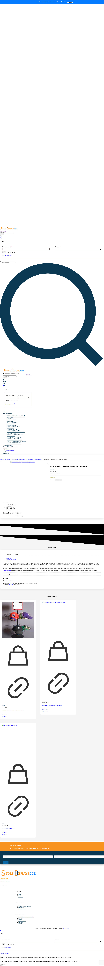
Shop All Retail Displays (9, 459)
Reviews (8, 560)
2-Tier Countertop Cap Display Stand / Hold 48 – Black (13, 710)
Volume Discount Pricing (24, 906)
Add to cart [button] (4, 716)
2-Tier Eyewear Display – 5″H (8, 828)
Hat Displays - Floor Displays (35, 459)
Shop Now (70, 2)
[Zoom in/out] (0, 964)
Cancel (2, 234)
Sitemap (20, 923)
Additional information (11, 559)
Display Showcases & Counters (26, 917)
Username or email (7, 246)
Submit (5, 862)
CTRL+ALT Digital (65, 928)
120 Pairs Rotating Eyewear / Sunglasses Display (52, 705)
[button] (48, 463)
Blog (19, 895)
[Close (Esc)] (4, 964)
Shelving (20, 922)
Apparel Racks (22, 921)
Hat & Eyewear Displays (21, 459)
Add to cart (4, 714)
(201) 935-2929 (4, 878)
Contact (20, 897)
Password (57, 246)
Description (8, 558)
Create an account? (4, 953)
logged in (11, 584)
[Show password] (101, 249)
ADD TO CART (58, 480)
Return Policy (22, 909)
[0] (52, 235)
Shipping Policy (22, 907)
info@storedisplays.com (5, 881)
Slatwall (20, 918)
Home (1, 459)
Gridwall (20, 919)
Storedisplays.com (7, 570)
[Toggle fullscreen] (2, 964)
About (20, 894)
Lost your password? (7, 255)
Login (4, 251)
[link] (15, 262)
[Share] (3, 964)
